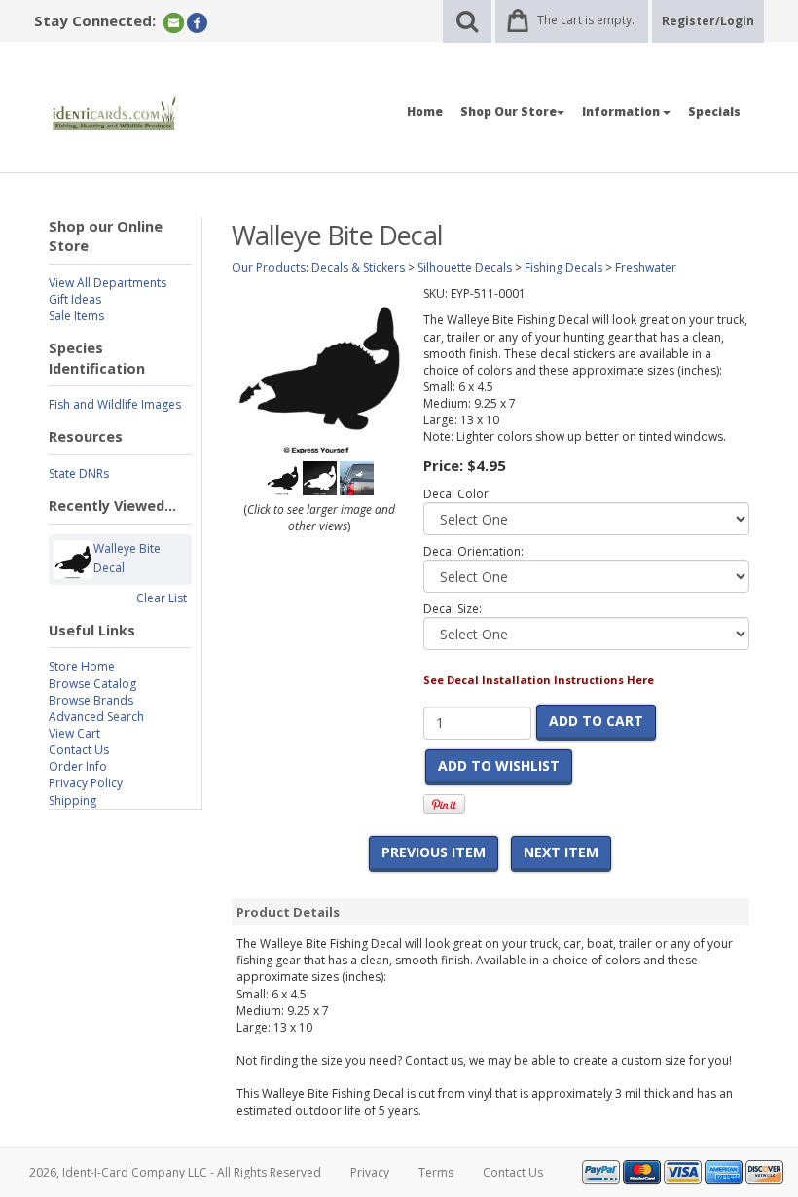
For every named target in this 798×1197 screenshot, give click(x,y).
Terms (435, 1172)
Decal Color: (457, 494)
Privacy (369, 1172)
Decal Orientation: (473, 551)
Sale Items (76, 316)
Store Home (82, 666)
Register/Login (708, 21)
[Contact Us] (173, 22)
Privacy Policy (86, 783)
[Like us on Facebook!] (197, 22)
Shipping (72, 800)
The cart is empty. (586, 20)
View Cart (74, 733)
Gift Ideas (75, 299)
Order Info (78, 766)
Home (425, 111)
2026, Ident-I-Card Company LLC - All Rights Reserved (175, 1172)
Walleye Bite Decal (127, 558)
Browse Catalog (92, 683)
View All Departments (107, 282)
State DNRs (79, 473)
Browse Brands (91, 700)
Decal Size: (452, 608)
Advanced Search (96, 716)
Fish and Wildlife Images (115, 404)
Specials (714, 111)
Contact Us (79, 750)
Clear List (161, 598)
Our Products (269, 267)
